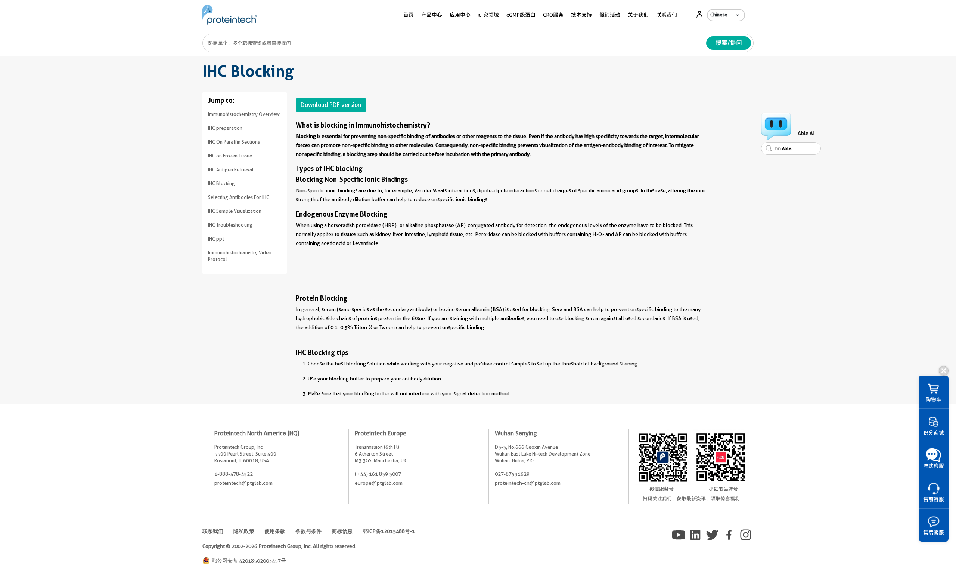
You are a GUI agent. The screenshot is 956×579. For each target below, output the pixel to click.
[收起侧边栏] (944, 371)
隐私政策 (243, 531)
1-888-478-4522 (233, 474)
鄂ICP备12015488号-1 (389, 531)
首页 (408, 15)
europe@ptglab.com (379, 483)
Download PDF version (331, 104)
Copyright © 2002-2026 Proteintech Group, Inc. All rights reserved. (279, 546)
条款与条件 (308, 531)
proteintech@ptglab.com (243, 483)
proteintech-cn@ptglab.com (528, 483)
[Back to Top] (911, 560)
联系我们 (666, 15)
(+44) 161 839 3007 (378, 474)
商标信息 (342, 531)
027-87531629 (512, 474)
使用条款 (274, 531)
